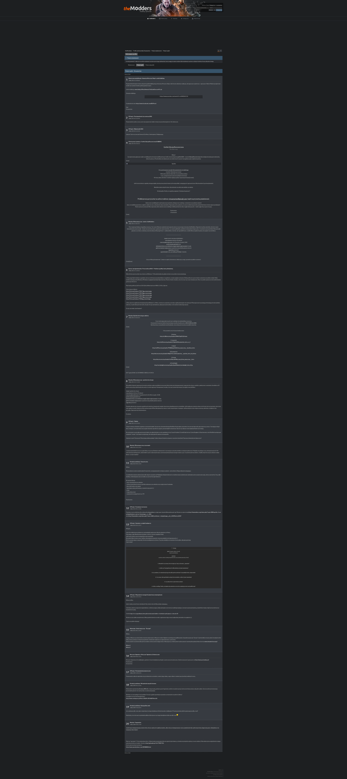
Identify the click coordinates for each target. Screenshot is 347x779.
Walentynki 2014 (138, 129)
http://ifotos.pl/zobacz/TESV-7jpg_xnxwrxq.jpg (139, 291)
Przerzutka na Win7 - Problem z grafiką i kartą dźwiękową (158, 268)
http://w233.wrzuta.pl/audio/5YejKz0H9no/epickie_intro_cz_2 (173, 342)
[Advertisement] (173, 34)
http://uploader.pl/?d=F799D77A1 (155, 743)
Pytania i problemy (135, 461)
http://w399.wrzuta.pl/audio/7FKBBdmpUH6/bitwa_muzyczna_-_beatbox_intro (173, 348)
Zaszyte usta (144, 461)
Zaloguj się (212, 5)
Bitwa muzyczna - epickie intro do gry (143, 380)
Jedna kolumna (211, 776)
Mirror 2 (128, 647)
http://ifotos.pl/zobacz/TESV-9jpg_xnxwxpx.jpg (139, 295)
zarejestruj (219, 5)
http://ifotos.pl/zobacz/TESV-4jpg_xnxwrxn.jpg (138, 297)
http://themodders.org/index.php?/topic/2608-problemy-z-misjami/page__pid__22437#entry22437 (154, 516)
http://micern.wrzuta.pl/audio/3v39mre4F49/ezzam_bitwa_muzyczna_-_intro (173, 359)
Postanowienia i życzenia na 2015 (143, 116)
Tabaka (136, 421)
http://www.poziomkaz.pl (202, 660)
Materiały (132, 628)
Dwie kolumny (219, 776)
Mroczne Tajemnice (135, 654)
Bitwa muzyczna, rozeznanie (142, 445)
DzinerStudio (219, 773)
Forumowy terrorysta (141, 507)
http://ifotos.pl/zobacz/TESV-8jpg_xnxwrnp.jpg (139, 293)
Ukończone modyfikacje (134, 78)
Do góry (174, 765)
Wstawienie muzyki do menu (148, 683)
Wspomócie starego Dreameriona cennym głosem (149, 595)
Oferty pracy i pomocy (134, 141)
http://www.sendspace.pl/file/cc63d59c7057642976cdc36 (141, 698)
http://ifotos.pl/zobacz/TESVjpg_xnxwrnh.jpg (138, 299)
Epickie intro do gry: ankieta (141, 315)
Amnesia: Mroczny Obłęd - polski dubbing (153, 78)
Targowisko (138, 722)
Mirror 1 (128, 645)
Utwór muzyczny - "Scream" (143, 628)
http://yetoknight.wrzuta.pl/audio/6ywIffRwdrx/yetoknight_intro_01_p (173, 365)
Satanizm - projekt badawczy (143, 523)
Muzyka (130, 221)
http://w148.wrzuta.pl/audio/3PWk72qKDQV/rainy (173, 336)
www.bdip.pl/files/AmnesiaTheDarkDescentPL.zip (148, 89)
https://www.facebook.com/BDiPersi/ (146, 103)
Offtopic (130, 116)
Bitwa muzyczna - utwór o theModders (143, 221)
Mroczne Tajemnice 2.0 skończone (150, 654)
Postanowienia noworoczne (143, 671)
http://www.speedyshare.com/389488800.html (138, 747)
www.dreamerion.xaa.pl (210, 641)
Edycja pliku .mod (145, 705)
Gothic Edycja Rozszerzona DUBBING (151, 141)
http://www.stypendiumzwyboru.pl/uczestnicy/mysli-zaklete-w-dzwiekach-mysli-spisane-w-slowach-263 (154, 613)
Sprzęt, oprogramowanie (135, 268)
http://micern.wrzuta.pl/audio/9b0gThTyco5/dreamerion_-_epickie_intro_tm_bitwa (173, 353)
